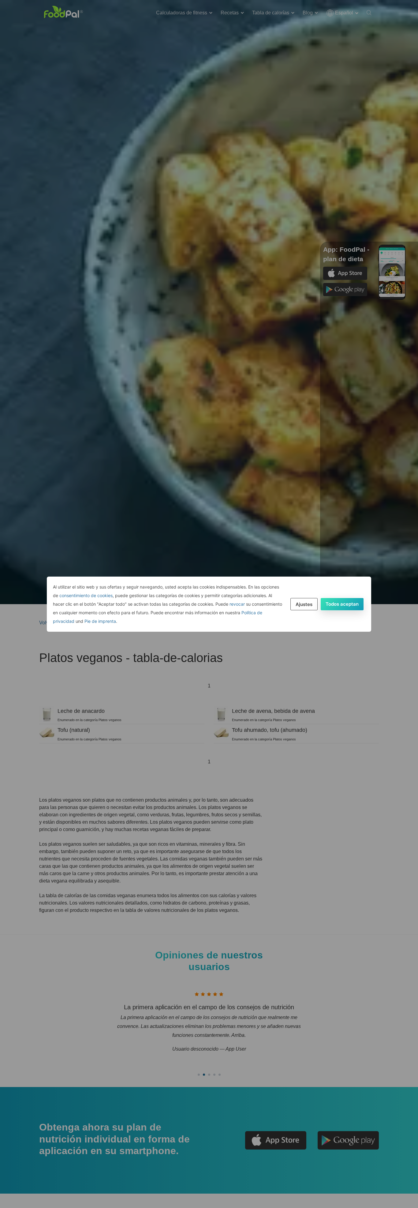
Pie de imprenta (100, 621)
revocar (237, 604)
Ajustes (304, 604)
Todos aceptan (342, 604)
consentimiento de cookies (86, 595)
